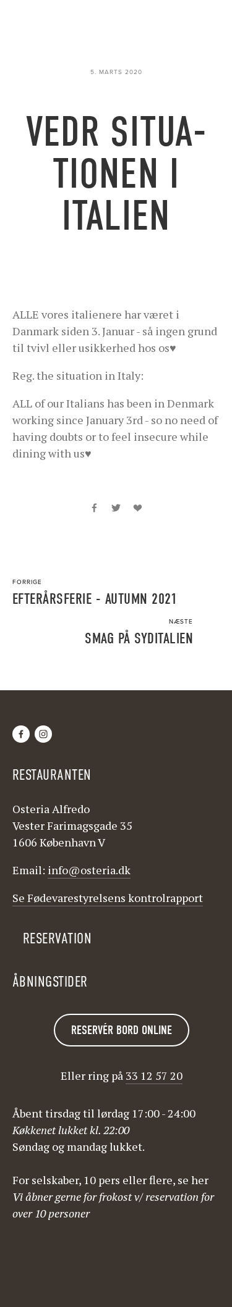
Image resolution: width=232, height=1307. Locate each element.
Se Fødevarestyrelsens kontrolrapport (107, 897)
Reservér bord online (121, 1030)
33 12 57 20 (154, 1075)
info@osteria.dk (89, 869)
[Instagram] (43, 734)
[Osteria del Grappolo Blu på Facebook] (21, 734)
